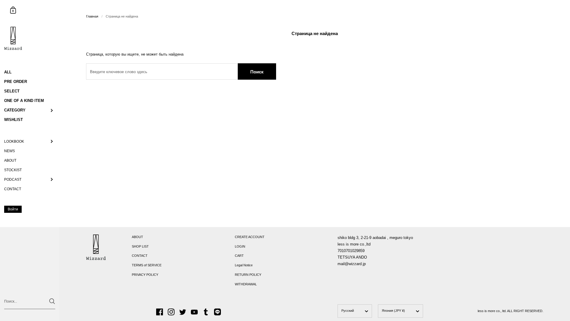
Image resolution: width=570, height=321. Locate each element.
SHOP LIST (140, 246)
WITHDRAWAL (246, 284)
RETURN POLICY (248, 274)
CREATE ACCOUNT (250, 237)
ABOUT (137, 237)
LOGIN (240, 246)
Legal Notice (244, 265)
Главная (92, 16)
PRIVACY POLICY (145, 274)
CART (239, 255)
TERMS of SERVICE (147, 265)
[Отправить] (52, 301)
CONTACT (140, 255)
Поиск (257, 71)
